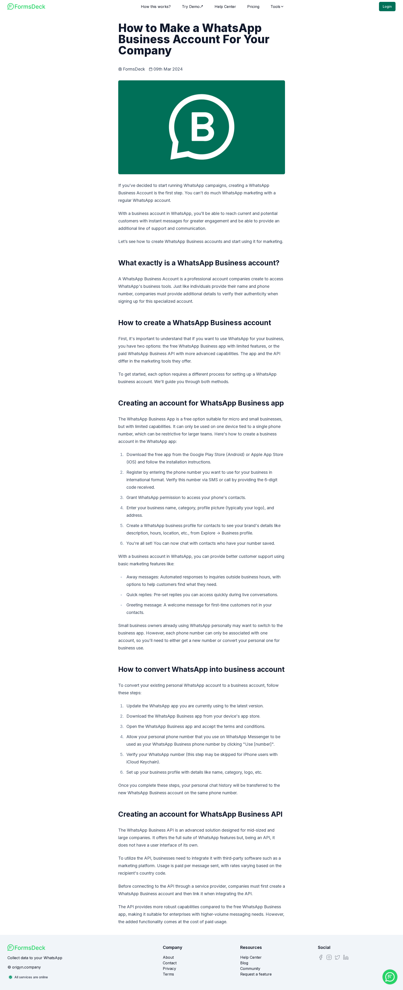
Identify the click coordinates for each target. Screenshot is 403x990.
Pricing (253, 6)
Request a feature (256, 974)
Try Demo (191, 6)
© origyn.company (24, 967)
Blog (244, 963)
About (168, 957)
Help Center (225, 6)
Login (387, 6)
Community (250, 968)
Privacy (169, 968)
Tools (275, 6)
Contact (170, 963)
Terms (168, 974)
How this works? (156, 6)
